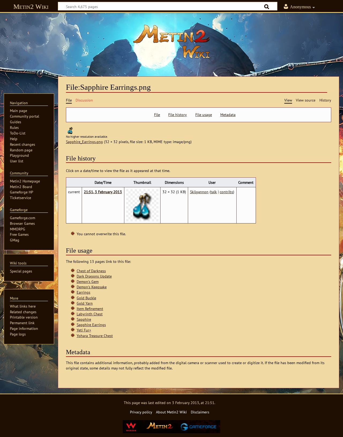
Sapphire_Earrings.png (84, 141)
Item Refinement (90, 308)
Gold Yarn (85, 303)
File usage (203, 114)
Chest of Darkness (91, 270)
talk (214, 191)
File (157, 114)
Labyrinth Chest (90, 313)
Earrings (83, 292)
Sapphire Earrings (91, 324)
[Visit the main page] (171, 41)
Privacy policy (141, 411)
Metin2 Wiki (31, 6)
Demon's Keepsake (92, 286)
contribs (226, 191)
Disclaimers (200, 411)
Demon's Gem (88, 281)
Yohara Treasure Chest (95, 335)
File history (177, 114)
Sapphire (84, 319)
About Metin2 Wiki (171, 411)
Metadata (228, 114)
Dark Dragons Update (94, 276)
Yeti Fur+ (84, 330)
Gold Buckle (86, 297)
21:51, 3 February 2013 (103, 191)
